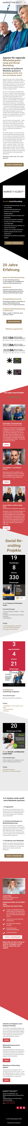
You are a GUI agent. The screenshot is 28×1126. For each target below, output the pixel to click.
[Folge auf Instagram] (21, 1108)
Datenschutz (10, 1123)
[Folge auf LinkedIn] (24, 1108)
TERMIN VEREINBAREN (14, 165)
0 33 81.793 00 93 (10, 1103)
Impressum (18, 1123)
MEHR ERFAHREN (14, 322)
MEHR (6, 445)
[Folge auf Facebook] (17, 1108)
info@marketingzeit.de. (9, 1101)
